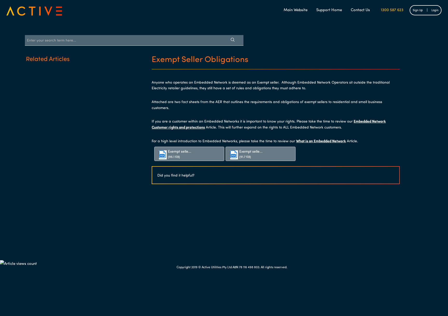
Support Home (329, 9)
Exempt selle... (179, 151)
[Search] (232, 40)
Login (434, 10)
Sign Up (418, 10)
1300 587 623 (391, 9)
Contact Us (360, 9)
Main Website (295, 9)
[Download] (214, 90)
